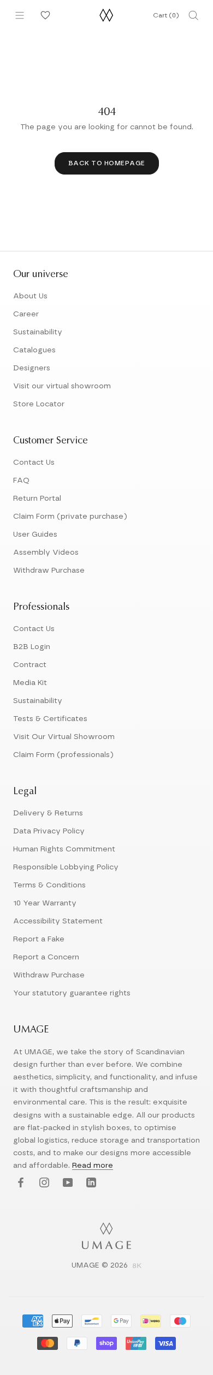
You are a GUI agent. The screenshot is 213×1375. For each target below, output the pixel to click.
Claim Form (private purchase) (70, 516)
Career (26, 314)
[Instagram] (43, 1183)
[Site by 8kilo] (137, 1266)
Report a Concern (46, 957)
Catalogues (34, 350)
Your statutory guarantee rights (72, 993)
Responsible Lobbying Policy (66, 867)
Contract (29, 665)
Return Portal (37, 498)
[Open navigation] (19, 15)
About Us (30, 296)
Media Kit (30, 683)
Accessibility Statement (58, 921)
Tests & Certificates (50, 719)
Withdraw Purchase (49, 570)
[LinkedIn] (90, 1183)
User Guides (35, 534)
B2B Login (31, 647)
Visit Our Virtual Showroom (64, 737)
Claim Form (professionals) (63, 755)
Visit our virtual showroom (62, 386)
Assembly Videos (46, 552)
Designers (31, 368)
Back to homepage (106, 163)
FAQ (21, 480)
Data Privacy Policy (49, 831)
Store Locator (38, 404)
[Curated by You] (43, 15)
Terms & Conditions (49, 885)
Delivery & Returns (48, 813)
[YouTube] (66, 1183)
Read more (92, 1165)
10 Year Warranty (44, 903)
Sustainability (37, 332)
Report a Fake (38, 939)
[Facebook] (19, 1183)
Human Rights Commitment (64, 849)
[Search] (193, 15)
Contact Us (34, 462)
